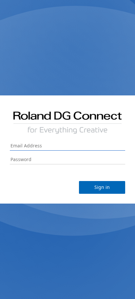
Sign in (102, 187)
